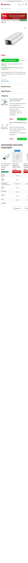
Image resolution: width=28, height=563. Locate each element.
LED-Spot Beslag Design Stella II (17, 123)
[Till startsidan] (5, 4)
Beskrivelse (6, 86)
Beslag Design (5, 81)
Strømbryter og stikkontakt (9, 12)
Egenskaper (6, 91)
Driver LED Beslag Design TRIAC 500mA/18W (16, 99)
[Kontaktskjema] (19, 4)
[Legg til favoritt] (25, 28)
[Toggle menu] (26, 4)
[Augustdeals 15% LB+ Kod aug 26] (14, 16)
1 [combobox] (23, 60)
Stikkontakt (18, 12)
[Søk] (2, 8)
